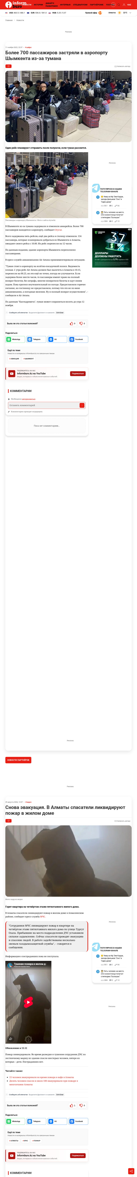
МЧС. (43, 936)
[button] (120, 13)
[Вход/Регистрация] (123, 4)
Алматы (14, 1161)
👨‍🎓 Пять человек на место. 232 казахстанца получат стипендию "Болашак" (112, 215)
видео (29, 822)
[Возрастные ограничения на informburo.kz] (113, 4)
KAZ (129, 5)
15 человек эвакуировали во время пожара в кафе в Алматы (41, 1097)
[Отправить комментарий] (82, 405)
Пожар (37, 1161)
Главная (9, 20)
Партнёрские (96, 5)
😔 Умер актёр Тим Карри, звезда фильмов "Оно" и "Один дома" (112, 199)
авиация (15, 359)
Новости (26, 5)
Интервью (65, 5)
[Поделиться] (131, 1171)
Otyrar (58, 229)
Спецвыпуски (80, 5)
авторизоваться (28, 399)
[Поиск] (118, 4)
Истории (38, 5)
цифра (28, 47)
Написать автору (123, 66)
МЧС (26, 1161)
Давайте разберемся (52, 4)
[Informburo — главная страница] (16, 4)
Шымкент (29, 359)
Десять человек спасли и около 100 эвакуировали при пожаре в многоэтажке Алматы (43, 1103)
